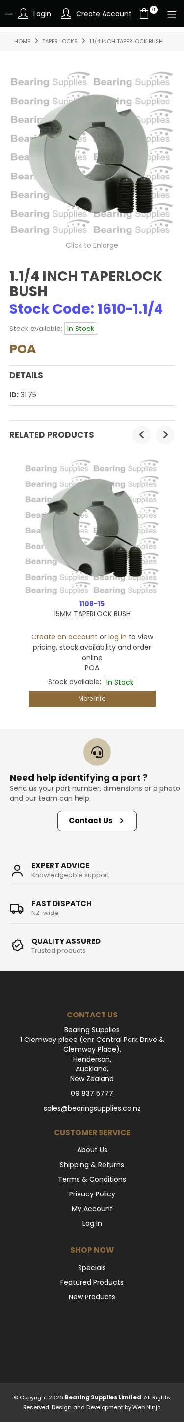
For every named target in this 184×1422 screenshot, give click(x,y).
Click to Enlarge (92, 245)
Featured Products (92, 1282)
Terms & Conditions (92, 1179)
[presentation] (141, 435)
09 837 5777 (92, 1093)
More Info (92, 698)
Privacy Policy (92, 1194)
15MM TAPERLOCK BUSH (92, 614)
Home (22, 41)
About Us (92, 1150)
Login (42, 14)
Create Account (103, 14)
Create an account (64, 637)
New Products (92, 1297)
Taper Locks (60, 41)
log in (117, 637)
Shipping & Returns (92, 1164)
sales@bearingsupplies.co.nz (92, 1108)
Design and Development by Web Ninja (106, 1407)
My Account (92, 1209)
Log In (92, 1223)
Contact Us (91, 820)
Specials (92, 1267)
